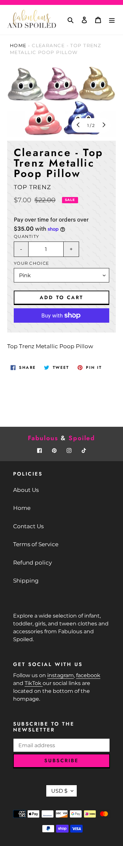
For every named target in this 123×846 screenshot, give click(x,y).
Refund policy (32, 562)
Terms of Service (35, 544)
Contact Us (28, 526)
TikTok (34, 683)
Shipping (26, 580)
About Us (26, 490)
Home (18, 45)
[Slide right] (103, 125)
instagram (60, 675)
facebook (88, 675)
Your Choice (31, 263)
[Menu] (112, 19)
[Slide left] (79, 125)
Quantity (26, 236)
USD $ (59, 791)
